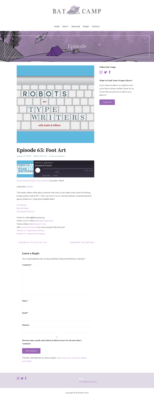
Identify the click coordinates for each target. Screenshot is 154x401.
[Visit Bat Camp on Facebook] (110, 73)
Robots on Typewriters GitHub (30, 230)
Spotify (29, 187)
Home (57, 26)
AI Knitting (21, 205)
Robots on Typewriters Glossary (31, 234)
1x (57, 172)
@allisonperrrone (38, 224)
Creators (75, 26)
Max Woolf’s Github (25, 212)
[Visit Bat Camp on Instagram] (100, 73)
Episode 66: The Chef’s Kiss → (83, 242)
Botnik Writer (23, 208)
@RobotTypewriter (45, 221)
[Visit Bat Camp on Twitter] (105, 73)
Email (25, 313)
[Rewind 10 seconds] (52, 172)
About (65, 26)
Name (25, 301)
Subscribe (46, 175)
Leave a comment (57, 156)
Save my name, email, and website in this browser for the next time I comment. (51, 342)
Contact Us (107, 102)
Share (55, 175)
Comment (27, 265)
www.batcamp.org (29, 227)
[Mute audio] (45, 172)
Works (86, 26)
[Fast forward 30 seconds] (63, 172)
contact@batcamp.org (88, 382)
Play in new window (40, 181)
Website (25, 325)
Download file (23, 181)
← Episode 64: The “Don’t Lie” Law (32, 242)
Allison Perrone (40, 156)
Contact (96, 26)
